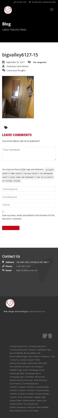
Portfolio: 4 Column (18, 393)
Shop (20, 397)
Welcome (31, 407)
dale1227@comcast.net (27, 270)
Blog (49, 349)
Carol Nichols (22, 66)
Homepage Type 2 (33, 373)
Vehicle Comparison (18, 407)
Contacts (23, 360)
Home (25, 370)
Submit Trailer (16, 400)
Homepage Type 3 (17, 376)
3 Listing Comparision (37, 346)
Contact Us (14, 360)
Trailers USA (41, 400)
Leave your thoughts (16, 70)
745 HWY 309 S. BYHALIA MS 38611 (43, 2)
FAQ (32, 366)
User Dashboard (31, 404)
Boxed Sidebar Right (18, 356)
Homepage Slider (17, 373)
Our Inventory (16, 383)
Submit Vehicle (28, 400)
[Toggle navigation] (52, 9)
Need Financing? (17, 380)
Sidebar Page (39, 397)
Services (13, 397)
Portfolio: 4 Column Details (38, 393)
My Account (40, 376)
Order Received (40, 380)
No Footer (28, 380)
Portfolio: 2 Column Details (38, 387)
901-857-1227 (21, 2)
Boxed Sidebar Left (32, 353)
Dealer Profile (34, 360)
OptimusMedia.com (37, 311)
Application (42, 349)
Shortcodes (28, 397)
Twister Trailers (16, 404)
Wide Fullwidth (42, 407)
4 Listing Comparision (19, 349)
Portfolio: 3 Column (18, 390)
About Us (32, 349)
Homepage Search (37, 370)
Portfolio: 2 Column (18, 387)
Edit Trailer (42, 363)
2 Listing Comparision (18, 346)
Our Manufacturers (30, 383)
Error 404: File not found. (20, 366)
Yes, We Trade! (32, 410)
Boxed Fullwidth (16, 353)
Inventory (30, 376)
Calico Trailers (34, 356)
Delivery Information (18, 363)
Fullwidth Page (16, 370)
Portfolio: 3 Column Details (38, 390)
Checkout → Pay (48, 356)
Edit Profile (32, 363)
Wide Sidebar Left (17, 410)
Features (39, 366)
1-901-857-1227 (23, 266)
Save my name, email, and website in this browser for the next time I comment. (28, 217)
